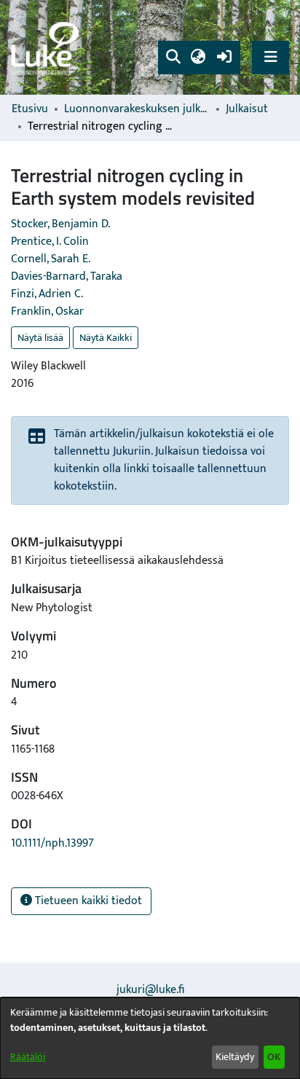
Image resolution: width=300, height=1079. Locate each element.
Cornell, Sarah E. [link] (50, 259)
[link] (47, 47)
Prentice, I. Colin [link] (50, 241)
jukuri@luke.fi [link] (150, 990)
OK (273, 1056)
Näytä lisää (40, 337)
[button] (173, 57)
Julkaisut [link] (247, 109)
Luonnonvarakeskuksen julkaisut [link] (137, 109)
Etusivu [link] (30, 109)
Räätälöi (27, 1056)
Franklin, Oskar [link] (47, 311)
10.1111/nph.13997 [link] (52, 843)
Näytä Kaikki (105, 337)
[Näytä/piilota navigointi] (270, 57)
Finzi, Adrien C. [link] (47, 294)
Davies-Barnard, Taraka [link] (66, 276)
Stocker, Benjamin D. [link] (60, 224)
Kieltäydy (235, 1056)
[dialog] (150, 1038)
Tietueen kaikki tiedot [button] (87, 901)
